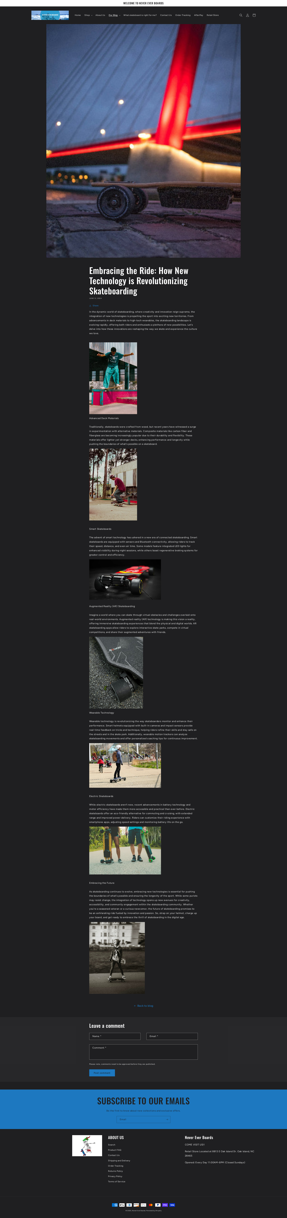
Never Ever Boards (139, 1211)
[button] (88, 15)
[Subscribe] (167, 1119)
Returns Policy (115, 1171)
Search (111, 1145)
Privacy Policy (115, 1176)
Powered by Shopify (154, 1211)
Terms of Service (116, 1181)
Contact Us (114, 1155)
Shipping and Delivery (119, 1160)
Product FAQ (114, 1150)
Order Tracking (115, 1166)
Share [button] (96, 305)
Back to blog (145, 1005)
